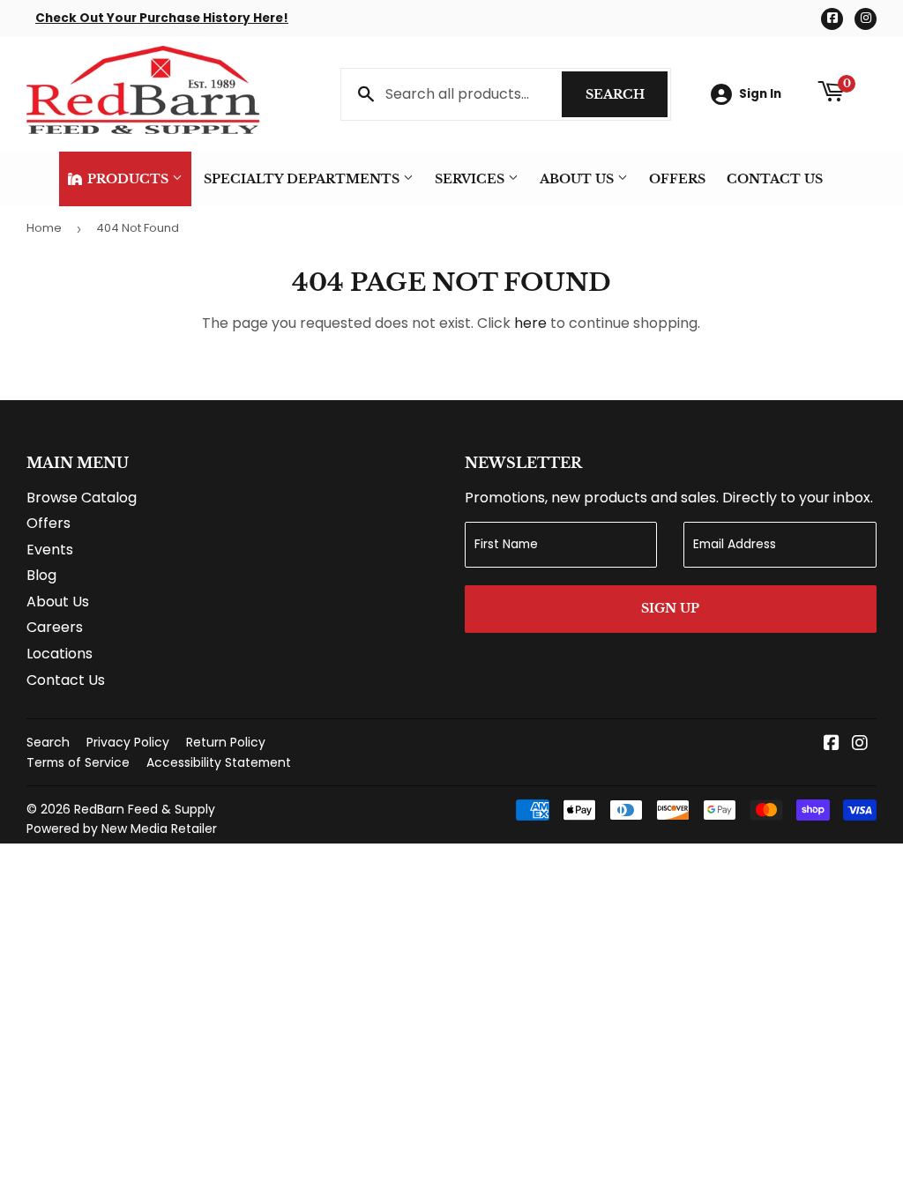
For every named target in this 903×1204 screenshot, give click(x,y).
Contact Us (775, 179)
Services (471, 179)
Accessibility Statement (218, 762)
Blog (41, 575)
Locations (59, 653)
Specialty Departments (303, 179)
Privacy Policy (127, 742)
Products (128, 179)
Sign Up (670, 608)
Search (627, 94)
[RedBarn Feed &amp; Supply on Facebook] (832, 744)
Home (44, 227)
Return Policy (225, 742)
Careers (54, 627)
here (530, 323)
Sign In (760, 93)
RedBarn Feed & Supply (144, 809)
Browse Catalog (81, 497)
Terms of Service (78, 762)
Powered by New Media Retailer (121, 828)
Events (49, 549)
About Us (578, 179)
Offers (677, 179)
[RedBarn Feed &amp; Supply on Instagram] (860, 744)
